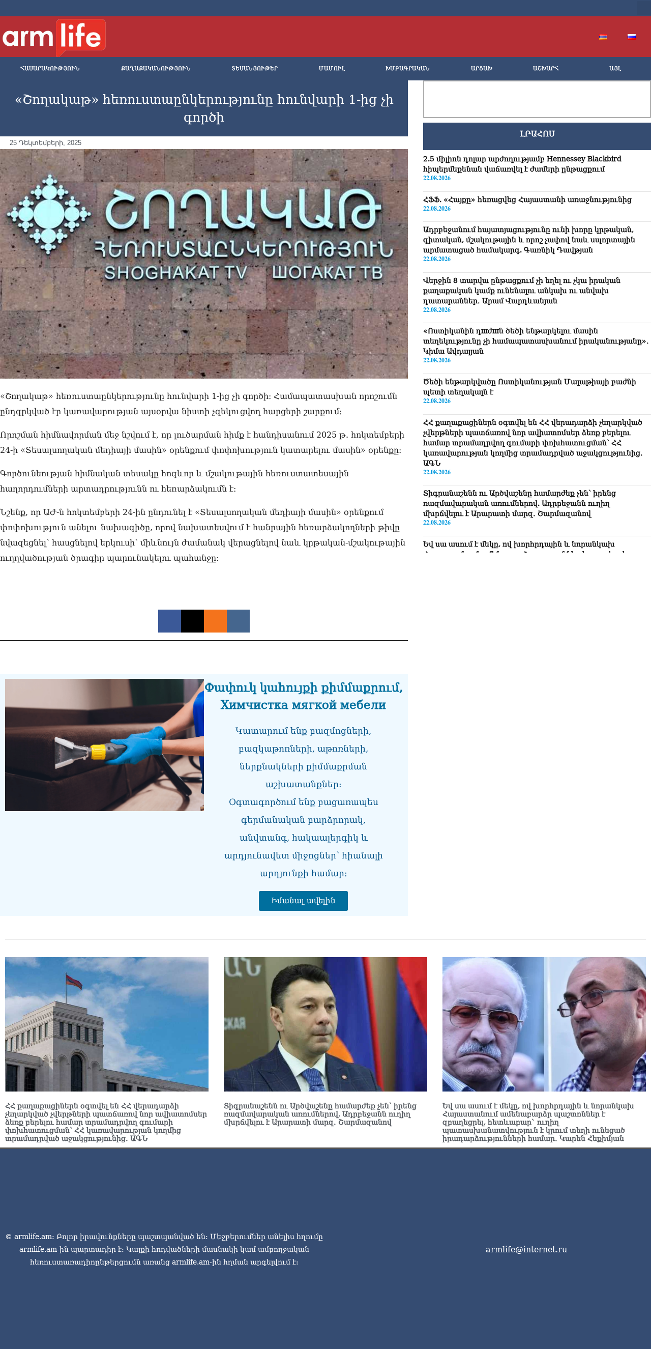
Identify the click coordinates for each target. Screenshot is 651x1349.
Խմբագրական (408, 68)
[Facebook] (545, 8)
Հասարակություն (50, 68)
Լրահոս (537, 133)
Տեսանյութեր (254, 68)
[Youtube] (578, 8)
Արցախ (481, 68)
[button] (644, 8)
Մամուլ (332, 68)
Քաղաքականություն (156, 68)
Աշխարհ (545, 68)
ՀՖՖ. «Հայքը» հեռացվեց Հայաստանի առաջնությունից (527, 199)
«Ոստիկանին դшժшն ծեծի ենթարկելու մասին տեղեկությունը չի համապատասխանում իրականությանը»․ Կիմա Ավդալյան (536, 341)
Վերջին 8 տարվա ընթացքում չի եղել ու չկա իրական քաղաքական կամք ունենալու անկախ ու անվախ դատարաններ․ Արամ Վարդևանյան (521, 290)
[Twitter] (561, 8)
